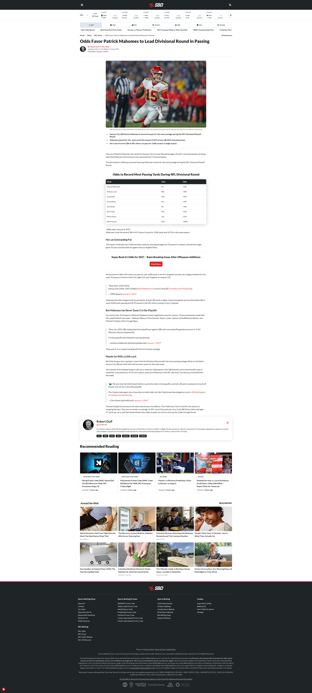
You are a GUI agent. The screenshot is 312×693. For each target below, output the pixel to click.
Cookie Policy (170, 642)
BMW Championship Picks (203, 30)
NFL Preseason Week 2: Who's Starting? (172, 30)
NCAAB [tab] (222, 25)
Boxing (201, 469)
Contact (81, 599)
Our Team (81, 602)
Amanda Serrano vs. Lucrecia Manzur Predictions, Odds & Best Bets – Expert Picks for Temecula (213, 476)
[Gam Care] (131, 677)
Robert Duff (94, 47)
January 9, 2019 (140, 393)
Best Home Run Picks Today (111, 30)
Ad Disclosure (226, 35)
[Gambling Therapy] (140, 677)
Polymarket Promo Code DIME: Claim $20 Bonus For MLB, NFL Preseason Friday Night (136, 476)
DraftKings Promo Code (127, 605)
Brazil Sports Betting (165, 605)
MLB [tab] (113, 25)
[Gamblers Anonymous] (170, 677)
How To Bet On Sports (205, 602)
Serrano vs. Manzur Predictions (139, 30)
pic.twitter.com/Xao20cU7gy (120, 388)
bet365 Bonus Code (125, 602)
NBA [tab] (178, 25)
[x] (227, 415)
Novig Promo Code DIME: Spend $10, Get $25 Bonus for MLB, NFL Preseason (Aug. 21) (98, 476)
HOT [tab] (91, 25)
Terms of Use (160, 642)
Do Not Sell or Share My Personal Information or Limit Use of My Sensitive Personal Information (156, 672)
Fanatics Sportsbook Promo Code (130, 614)
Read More (156, 264)
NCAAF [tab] (157, 25)
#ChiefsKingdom (198, 385)
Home (82, 35)
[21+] (125, 677)
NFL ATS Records (84, 633)
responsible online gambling (140, 661)
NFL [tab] (135, 25)
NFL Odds (82, 624)
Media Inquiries (84, 614)
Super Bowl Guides (204, 596)
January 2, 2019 (129, 291)
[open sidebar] (82, 5)
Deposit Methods (164, 611)
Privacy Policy (148, 642)
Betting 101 (201, 599)
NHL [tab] (200, 25)
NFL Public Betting (85, 630)
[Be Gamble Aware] (156, 677)
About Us (81, 596)
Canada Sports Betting (165, 602)
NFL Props (82, 627)
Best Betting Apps (164, 608)
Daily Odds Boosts (88, 30)
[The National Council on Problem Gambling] (183, 677)
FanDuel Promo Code (126, 608)
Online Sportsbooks (164, 596)
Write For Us (83, 611)
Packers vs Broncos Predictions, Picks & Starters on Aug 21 (174, 474)
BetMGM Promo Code (126, 596)
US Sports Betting (164, 599)
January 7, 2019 (153, 338)
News (89, 35)
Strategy (200, 605)
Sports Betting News (91, 469)
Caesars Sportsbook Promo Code (130, 611)
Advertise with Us (84, 605)
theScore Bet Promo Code (127, 599)
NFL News (98, 35)
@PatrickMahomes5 (144, 286)
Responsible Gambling (86, 608)
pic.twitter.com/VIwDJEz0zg (180, 286)
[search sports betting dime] (230, 4)
